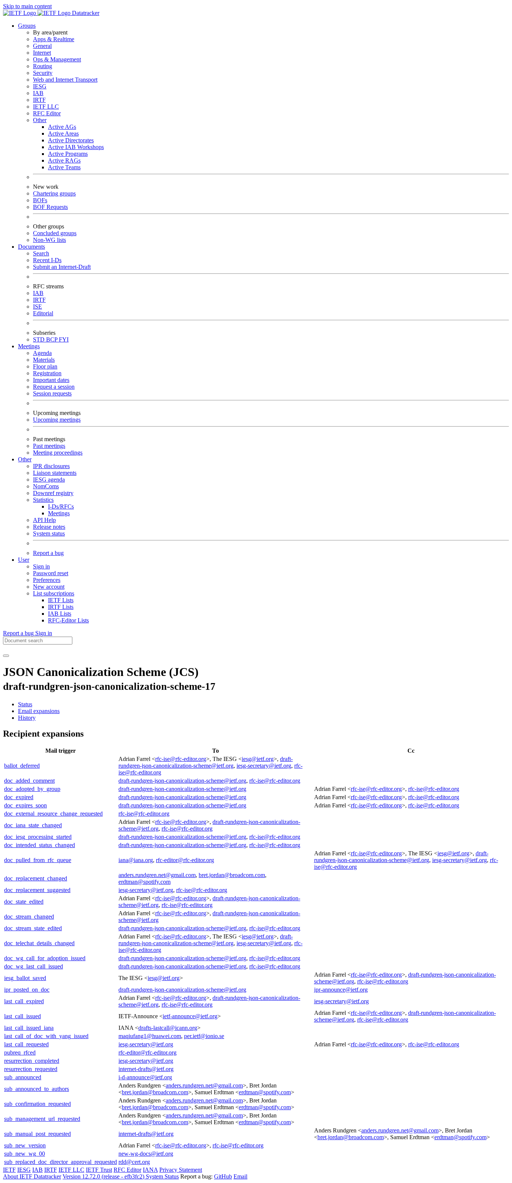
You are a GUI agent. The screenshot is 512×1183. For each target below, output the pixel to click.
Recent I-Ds (47, 260)
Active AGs (62, 127)
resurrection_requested (30, 1069)
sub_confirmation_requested (37, 1104)
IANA (150, 1170)
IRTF (39, 100)
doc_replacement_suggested (37, 890)
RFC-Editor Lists (68, 620)
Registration (47, 373)
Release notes (49, 527)
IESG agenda (49, 479)
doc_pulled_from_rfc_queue (37, 860)
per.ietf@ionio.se (204, 1036)
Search (41, 253)
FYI (64, 339)
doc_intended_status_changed (39, 845)
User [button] (23, 559)
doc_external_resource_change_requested (53, 813)
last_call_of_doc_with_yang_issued (46, 1036)
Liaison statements (54, 473)
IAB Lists (59, 613)
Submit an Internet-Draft (62, 267)
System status (49, 533)
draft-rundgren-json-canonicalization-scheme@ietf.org (205, 762)
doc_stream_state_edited (33, 928)
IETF (9, 1170)
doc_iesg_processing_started (38, 837)
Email (240, 1176)
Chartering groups (54, 193)
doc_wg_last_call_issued (33, 966)
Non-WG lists (49, 240)
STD (39, 339)
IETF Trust (99, 1170)
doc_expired (18, 797)
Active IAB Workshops (76, 147)
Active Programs (68, 154)
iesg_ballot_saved (25, 978)
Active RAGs (64, 160)
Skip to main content (27, 6)
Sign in (41, 566)
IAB (38, 93)
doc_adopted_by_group (32, 789)
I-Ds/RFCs (61, 506)
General (42, 46)
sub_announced (22, 1077)
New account (48, 586)
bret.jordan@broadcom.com (232, 875)
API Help (44, 520)
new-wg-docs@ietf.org (145, 1153)
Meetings (59, 513)
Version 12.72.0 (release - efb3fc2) (104, 1176)
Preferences (46, 580)
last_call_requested (26, 1044)
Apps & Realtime (53, 39)
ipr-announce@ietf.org (341, 989)
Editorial (43, 313)
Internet (42, 52)
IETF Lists (60, 600)
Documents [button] (31, 246)
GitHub (223, 1176)
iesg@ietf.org (258, 759)
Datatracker (84, 13)
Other (39, 120)
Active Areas (63, 133)
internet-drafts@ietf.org (146, 1069)
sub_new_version (25, 1145)
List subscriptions (53, 593)
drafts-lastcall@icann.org (167, 1028)
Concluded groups (54, 233)
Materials (44, 360)
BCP (52, 339)
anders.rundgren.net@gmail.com (157, 875)
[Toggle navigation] (6, 656)
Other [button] (24, 459)
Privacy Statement (180, 1170)
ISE (37, 306)
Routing (42, 66)
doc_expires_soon (25, 805)
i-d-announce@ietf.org (145, 1077)
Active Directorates (71, 140)
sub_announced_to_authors (36, 1089)
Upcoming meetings (57, 419)
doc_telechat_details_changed (39, 943)
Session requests (52, 393)
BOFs (40, 200)
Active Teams (64, 167)
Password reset (50, 573)
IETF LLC (46, 106)
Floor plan (45, 366)
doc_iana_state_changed (33, 825)
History (27, 718)
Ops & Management (57, 59)
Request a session (54, 386)
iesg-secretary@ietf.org (264, 765)
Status (25, 704)
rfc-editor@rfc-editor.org (185, 860)
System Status (162, 1176)
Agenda (42, 353)
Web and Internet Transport (65, 79)
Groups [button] (27, 25)
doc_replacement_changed (35, 878)
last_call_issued (22, 1016)
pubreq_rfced (20, 1052)
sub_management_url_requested (42, 1119)
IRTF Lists (60, 607)
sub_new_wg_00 (24, 1153)
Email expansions (39, 711)
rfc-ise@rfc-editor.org (180, 759)
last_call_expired (24, 1001)
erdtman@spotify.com (144, 882)
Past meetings (49, 446)
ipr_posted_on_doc (26, 989)
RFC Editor (47, 113)
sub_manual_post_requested (37, 1134)
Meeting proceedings (57, 452)
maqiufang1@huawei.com (149, 1036)
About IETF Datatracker (32, 1176)
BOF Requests (50, 207)
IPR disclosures (51, 466)
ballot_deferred (22, 765)
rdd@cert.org (134, 1162)
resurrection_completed (31, 1061)
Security (42, 73)
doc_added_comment (29, 780)
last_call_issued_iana (29, 1028)
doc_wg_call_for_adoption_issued (44, 958)
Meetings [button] (29, 346)
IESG (39, 86)
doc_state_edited (23, 901)
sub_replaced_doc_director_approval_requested (60, 1162)
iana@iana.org (135, 860)
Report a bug (48, 553)
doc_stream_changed (29, 916)
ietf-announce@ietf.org (190, 1016)
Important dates (51, 380)
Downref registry (53, 493)
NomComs (46, 486)
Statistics (43, 500)
